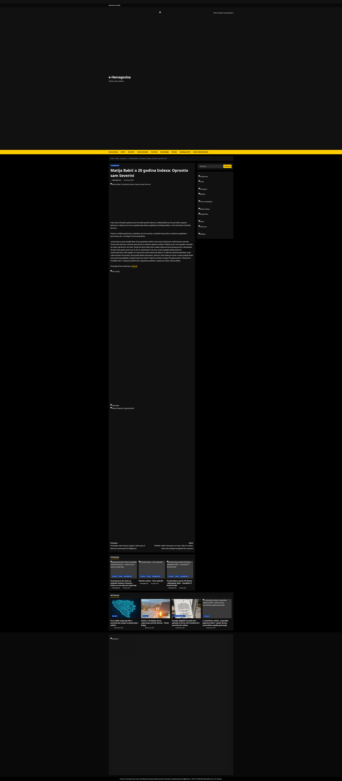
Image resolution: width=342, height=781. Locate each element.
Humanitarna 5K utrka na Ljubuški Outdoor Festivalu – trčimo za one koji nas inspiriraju (123, 583)
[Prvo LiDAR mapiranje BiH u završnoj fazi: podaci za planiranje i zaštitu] (124, 608)
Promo (174, 152)
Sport (123, 152)
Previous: (127, 545)
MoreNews (208, 779)
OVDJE (134, 266)
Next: (173, 545)
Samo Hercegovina (200, 152)
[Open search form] (232, 152)
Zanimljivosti (185, 152)
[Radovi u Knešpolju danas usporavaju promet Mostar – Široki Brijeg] (155, 608)
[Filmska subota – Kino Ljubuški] (152, 569)
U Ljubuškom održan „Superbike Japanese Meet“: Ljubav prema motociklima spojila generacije (215, 623)
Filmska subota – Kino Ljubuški (151, 581)
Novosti (131, 152)
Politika (154, 152)
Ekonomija (164, 152)
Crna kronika (142, 152)
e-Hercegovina (120, 77)
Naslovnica (113, 152)
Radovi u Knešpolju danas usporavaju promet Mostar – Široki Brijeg (155, 623)
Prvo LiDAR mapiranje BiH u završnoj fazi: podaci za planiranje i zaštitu (124, 623)
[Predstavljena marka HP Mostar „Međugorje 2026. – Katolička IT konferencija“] (180, 569)
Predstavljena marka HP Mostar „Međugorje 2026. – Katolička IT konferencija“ (179, 583)
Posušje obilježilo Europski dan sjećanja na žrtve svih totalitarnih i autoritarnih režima (186, 623)
